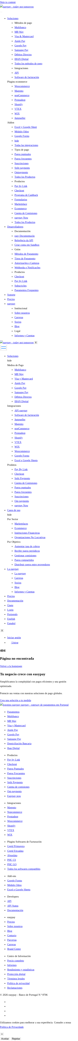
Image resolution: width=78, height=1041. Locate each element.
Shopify (19, 104)
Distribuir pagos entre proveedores (32, 564)
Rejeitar (16, 1038)
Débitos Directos (23, 397)
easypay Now (21, 505)
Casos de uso (13, 510)
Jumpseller (20, 118)
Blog (17, 587)
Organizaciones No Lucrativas (30, 537)
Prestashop (20, 100)
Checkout (19, 474)
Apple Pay (20, 383)
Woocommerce (22, 86)
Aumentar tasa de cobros (27, 546)
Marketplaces (21, 523)
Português (12, 614)
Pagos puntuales (23, 487)
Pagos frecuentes (23, 492)
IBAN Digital (21, 401)
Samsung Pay (21, 392)
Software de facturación (27, 415)
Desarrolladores (15, 226)
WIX (17, 113)
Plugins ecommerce (17, 81)
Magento (19, 91)
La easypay (13, 569)
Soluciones (12, 18)
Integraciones (14, 406)
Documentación (15, 600)
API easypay (21, 410)
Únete (10, 605)
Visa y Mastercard (24, 378)
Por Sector (12, 519)
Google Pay (20, 388)
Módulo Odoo (22, 131)
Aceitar (5, 1038)
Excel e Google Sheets (26, 460)
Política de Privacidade (12, 1027)
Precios (11, 299)
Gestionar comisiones (25, 555)
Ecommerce (21, 528)
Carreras (19, 578)
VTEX (18, 109)
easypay (11, 303)
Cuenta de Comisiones (26, 483)
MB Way (19, 374)
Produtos (11, 465)
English (11, 619)
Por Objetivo (13, 542)
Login (10, 610)
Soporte (11, 294)
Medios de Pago (15, 365)
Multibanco (20, 369)
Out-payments (22, 501)
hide (9, 360)
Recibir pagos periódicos (27, 551)
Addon (10, 122)
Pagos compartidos (24, 560)
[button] (42, 82)
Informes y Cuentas (24, 591)
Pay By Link (21, 469)
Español (11, 623)
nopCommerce (22, 95)
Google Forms (22, 136)
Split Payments (22, 478)
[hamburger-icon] (3, 348)
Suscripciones (21, 496)
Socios (18, 582)
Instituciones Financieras (27, 533)
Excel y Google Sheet (26, 127)
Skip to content (8, 2)
